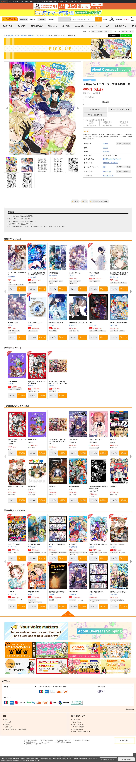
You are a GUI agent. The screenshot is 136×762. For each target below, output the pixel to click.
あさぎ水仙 (92, 325)
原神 (123, 31)
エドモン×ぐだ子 (94, 448)
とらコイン (39, 1)
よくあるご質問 (58, 1)
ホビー (108, 26)
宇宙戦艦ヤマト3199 (34, 552)
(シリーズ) (39, 35)
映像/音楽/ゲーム (121, 26)
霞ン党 (30, 594)
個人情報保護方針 (31, 742)
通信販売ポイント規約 (63, 740)
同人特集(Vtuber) (37, 26)
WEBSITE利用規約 (31, 740)
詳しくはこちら (130, 709)
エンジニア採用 (68, 1)
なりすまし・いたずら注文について (36, 744)
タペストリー (129, 31)
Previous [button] (7, 108)
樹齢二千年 (113, 325)
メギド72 (10, 389)
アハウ (51, 283)
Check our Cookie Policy (108, 759)
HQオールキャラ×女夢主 (35, 602)
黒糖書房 (51, 594)
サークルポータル (30, 1)
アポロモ (92, 275)
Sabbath (10, 384)
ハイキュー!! (32, 600)
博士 (115, 282)
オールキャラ (18, 389)
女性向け (52, 19)
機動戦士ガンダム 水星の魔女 (77, 552)
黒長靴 (30, 325)
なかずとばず (108, 31)
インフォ (11, 1)
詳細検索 (105, 19)
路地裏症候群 (73, 547)
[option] (42, 108)
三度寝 (91, 547)
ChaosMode (72, 594)
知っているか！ (13, 547)
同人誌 (17, 35)
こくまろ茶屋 (32, 277)
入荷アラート (124, 143)
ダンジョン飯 (113, 552)
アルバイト (78, 1)
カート (23, 289)
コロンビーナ (73, 283)
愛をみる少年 (53, 275)
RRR (50, 547)
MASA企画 (31, 547)
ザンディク (124, 282)
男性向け (42, 19)
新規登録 (119, 19)
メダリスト (11, 600)
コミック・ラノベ (95, 26)
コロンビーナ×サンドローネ (15, 284)
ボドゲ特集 (66, 26)
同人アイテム (52, 26)
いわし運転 (113, 594)
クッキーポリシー (46, 742)
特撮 (9, 552)
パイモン (122, 331)
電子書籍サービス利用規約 (82, 740)
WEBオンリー (48, 1)
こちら (24, 216)
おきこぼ (112, 547)
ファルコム (72, 600)
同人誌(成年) (22, 26)
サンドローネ (76, 281)
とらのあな (4, 1)
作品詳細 (22, 453)
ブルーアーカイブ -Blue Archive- (57, 552)
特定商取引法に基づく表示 (63, 742)
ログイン (126, 19)
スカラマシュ (102, 331)
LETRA (71, 275)
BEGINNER (11, 277)
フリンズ (55, 281)
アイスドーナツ (13, 594)
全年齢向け (23, 19)
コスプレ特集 (79, 26)
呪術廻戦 (51, 600)
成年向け (32, 19)
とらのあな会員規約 (47, 740)
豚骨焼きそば (114, 277)
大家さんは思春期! (97, 31)
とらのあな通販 (8, 35)
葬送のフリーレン (94, 552)
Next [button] (78, 108)
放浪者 (34, 282)
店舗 (16, 1)
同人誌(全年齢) (8, 26)
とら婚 (21, 1)
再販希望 (105, 101)
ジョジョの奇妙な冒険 (116, 600)
